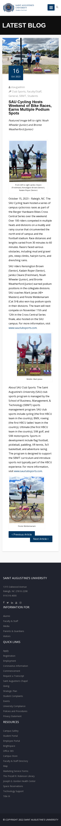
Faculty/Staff (34, 91)
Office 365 (8, 750)
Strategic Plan (10, 691)
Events (6, 701)
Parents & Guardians (13, 631)
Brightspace (9, 745)
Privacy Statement (12, 716)
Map (5, 766)
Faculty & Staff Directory (15, 760)
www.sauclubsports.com (23, 328)
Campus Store (10, 755)
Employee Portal (11, 740)
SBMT (22, 96)
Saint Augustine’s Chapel (15, 680)
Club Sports (19, 91)
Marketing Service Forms (15, 771)
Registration (9, 655)
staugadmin (18, 87)
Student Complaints (13, 696)
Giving (6, 685)
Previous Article (22, 534)
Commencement (11, 670)
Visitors (6, 636)
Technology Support (13, 791)
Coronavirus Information (15, 665)
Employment (9, 660)
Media (6, 626)
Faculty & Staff (10, 621)
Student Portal (10, 735)
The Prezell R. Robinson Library (19, 776)
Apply (6, 650)
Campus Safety (10, 730)
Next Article (40, 539)
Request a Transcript (13, 675)
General (13, 96)
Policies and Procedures (15, 711)
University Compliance (14, 706)
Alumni (6, 616)
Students (33, 96)
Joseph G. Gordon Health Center (19, 781)
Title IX (6, 796)
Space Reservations (13, 786)
